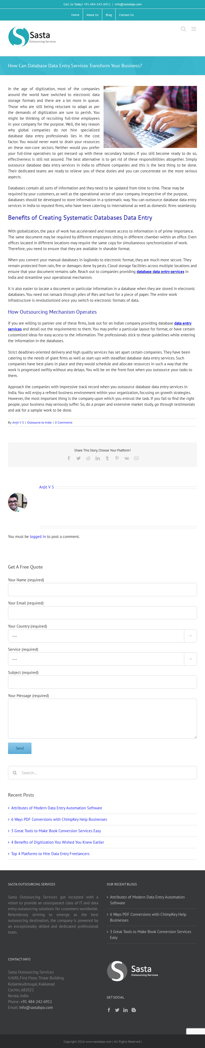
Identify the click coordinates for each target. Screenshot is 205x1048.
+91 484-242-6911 (36, 1001)
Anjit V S (18, 422)
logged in (38, 536)
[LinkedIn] (125, 1010)
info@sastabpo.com (128, 4)
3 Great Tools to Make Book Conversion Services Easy (56, 830)
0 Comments (63, 422)
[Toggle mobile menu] (194, 29)
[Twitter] (117, 1010)
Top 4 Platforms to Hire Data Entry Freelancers (50, 853)
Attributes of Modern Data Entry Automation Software (56, 807)
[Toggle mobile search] (183, 29)
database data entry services (160, 271)
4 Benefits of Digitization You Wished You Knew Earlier (57, 842)
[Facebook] (109, 1010)
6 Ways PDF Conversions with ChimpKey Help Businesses (59, 819)
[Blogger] (134, 1010)
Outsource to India (39, 422)
